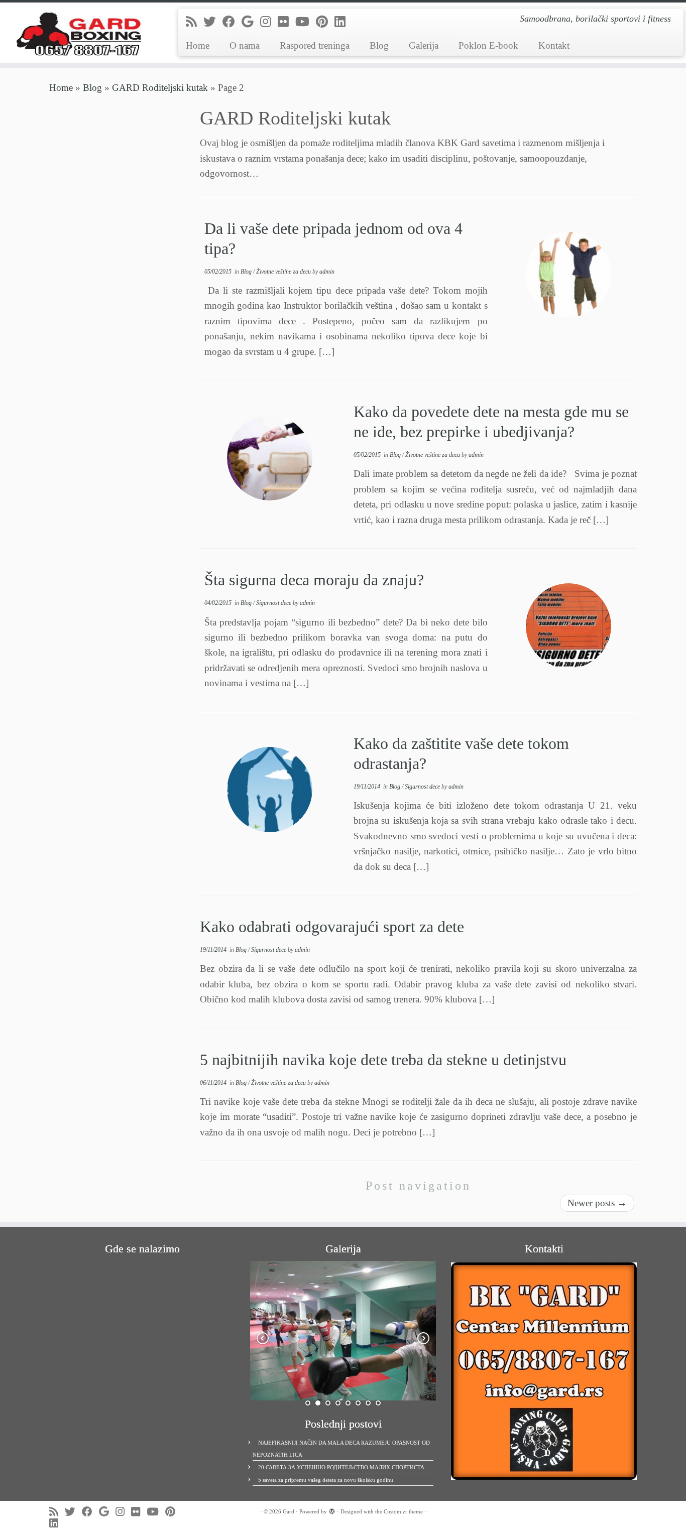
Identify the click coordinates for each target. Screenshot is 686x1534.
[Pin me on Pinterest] (325, 22)
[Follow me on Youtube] (305, 22)
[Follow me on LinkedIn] (343, 22)
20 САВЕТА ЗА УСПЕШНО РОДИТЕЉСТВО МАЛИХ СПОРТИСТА (341, 1467)
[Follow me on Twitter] (212, 22)
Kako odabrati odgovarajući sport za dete (332, 927)
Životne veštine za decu (284, 271)
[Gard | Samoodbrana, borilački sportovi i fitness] (79, 33)
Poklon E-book (488, 45)
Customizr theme (403, 1511)
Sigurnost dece (274, 602)
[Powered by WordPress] (331, 1509)
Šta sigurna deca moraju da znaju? (314, 580)
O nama (245, 45)
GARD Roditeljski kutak (160, 87)
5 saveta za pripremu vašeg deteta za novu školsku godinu (325, 1480)
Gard (288, 1511)
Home (197, 45)
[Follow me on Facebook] (232, 22)
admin (326, 271)
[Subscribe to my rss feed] (194, 22)
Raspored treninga (315, 45)
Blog (379, 45)
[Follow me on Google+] (251, 22)
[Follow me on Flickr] (286, 22)
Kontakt (553, 45)
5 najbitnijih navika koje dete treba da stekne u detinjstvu (383, 1060)
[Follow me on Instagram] (269, 22)
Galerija (423, 45)
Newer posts (597, 1203)
